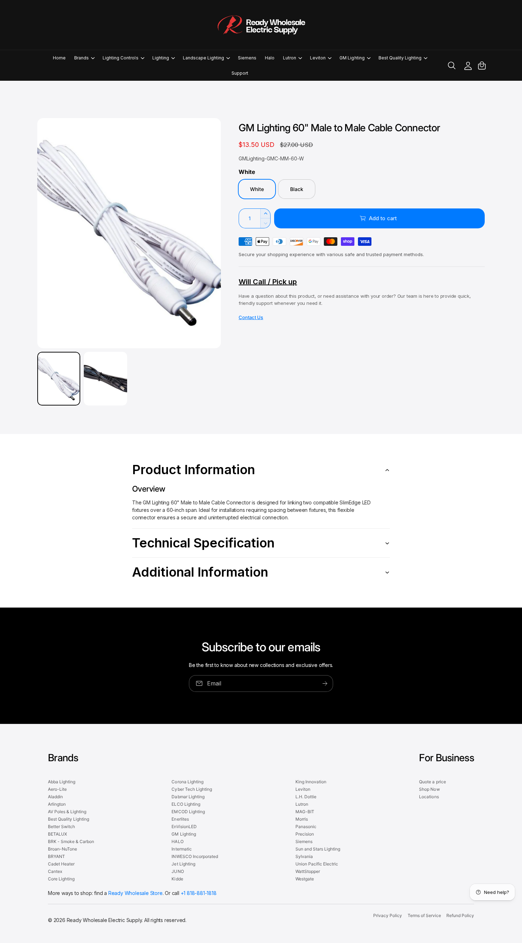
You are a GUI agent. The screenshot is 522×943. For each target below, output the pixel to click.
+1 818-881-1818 (199, 893)
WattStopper (307, 871)
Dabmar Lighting (188, 796)
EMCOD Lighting (188, 811)
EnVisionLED (184, 826)
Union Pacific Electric (316, 864)
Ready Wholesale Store (135, 893)
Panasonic (305, 826)
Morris (301, 819)
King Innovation (310, 781)
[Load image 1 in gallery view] (58, 379)
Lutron (289, 57)
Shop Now (429, 789)
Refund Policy (460, 915)
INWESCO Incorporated (195, 856)
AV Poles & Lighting (67, 811)
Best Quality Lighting (400, 57)
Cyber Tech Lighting (192, 789)
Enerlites (180, 819)
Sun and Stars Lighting (317, 849)
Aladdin (55, 796)
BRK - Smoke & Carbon (71, 841)
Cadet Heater (61, 864)
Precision (304, 834)
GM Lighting (351, 57)
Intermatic (181, 849)
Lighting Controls (120, 57)
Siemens (303, 841)
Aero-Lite (57, 789)
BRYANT (56, 856)
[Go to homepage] (261, 24)
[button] (84, 57)
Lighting (160, 57)
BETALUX (57, 834)
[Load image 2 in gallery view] (105, 379)
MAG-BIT (304, 811)
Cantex (55, 871)
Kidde (177, 878)
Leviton (318, 57)
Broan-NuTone (62, 849)
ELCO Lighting (186, 804)
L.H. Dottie (305, 796)
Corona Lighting (187, 781)
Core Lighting (61, 878)
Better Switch (61, 826)
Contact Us (251, 317)
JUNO (178, 871)
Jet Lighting (183, 864)
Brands (81, 57)
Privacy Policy (387, 915)
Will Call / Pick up (268, 281)
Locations (429, 796)
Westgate (304, 878)
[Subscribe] (325, 683)
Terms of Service (424, 915)
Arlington (57, 804)
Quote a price (432, 781)
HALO (177, 841)
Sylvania (304, 856)
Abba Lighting (61, 781)
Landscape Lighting (203, 57)
